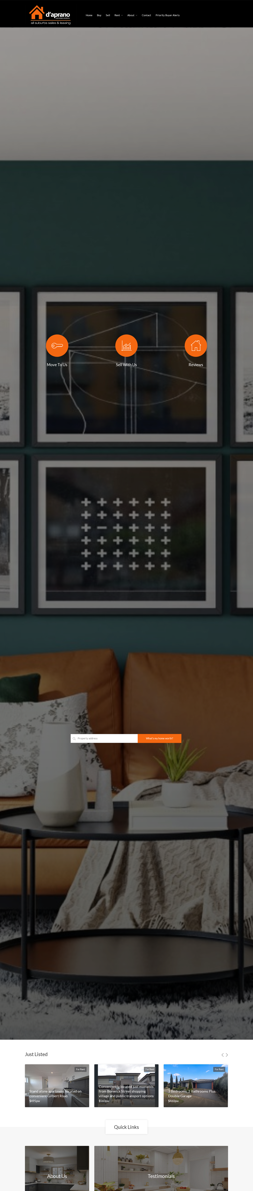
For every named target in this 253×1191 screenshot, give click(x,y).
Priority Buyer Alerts (168, 15)
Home (89, 15)
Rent (117, 15)
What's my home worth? (159, 738)
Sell (108, 15)
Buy (99, 15)
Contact (146, 15)
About (130, 15)
